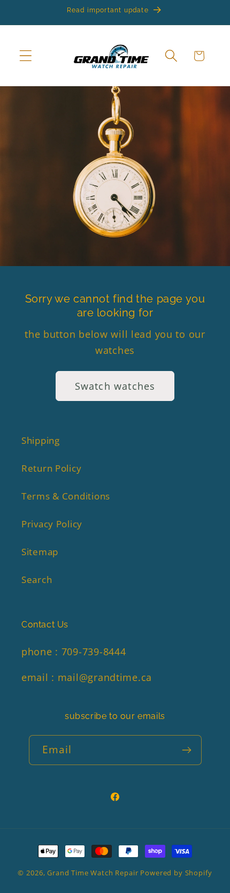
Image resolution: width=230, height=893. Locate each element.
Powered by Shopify (176, 872)
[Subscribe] (187, 750)
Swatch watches (115, 386)
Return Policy (51, 468)
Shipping (40, 440)
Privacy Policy (51, 524)
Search (36, 579)
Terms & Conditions (65, 496)
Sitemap (39, 552)
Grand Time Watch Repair (92, 872)
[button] (26, 56)
